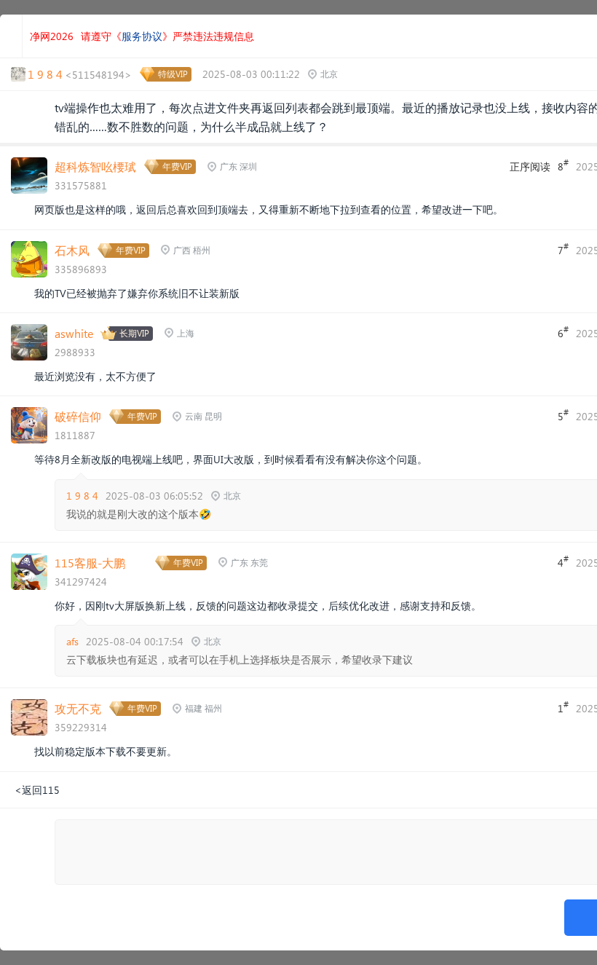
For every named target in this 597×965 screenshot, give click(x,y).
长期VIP (134, 333)
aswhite (74, 333)
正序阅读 (530, 166)
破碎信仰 (78, 416)
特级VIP (173, 73)
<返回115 (37, 790)
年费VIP (177, 166)
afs (72, 641)
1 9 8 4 (82, 496)
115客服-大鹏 (90, 562)
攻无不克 (78, 708)
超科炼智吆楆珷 (95, 166)
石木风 (72, 250)
